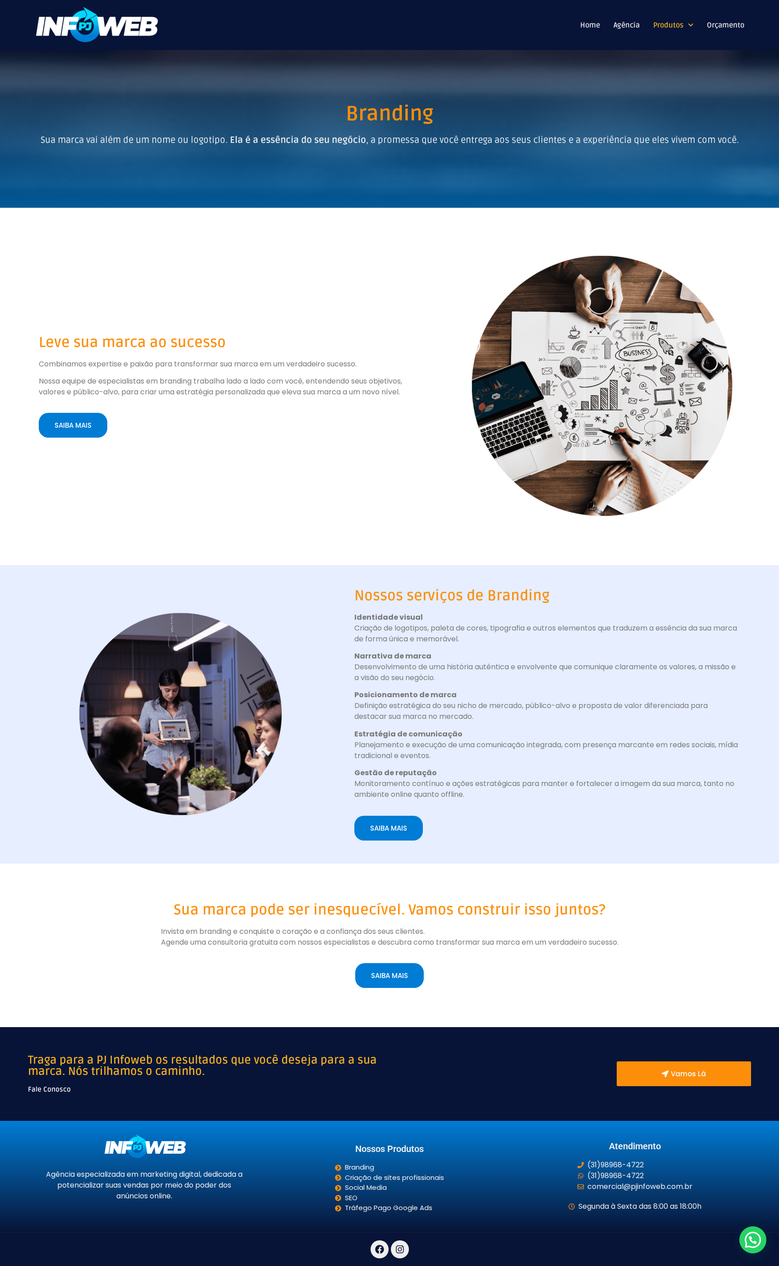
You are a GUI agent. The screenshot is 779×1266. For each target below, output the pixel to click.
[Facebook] (380, 1249)
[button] (673, 25)
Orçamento (725, 25)
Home (590, 25)
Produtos (668, 25)
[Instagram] (400, 1249)
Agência (627, 25)
